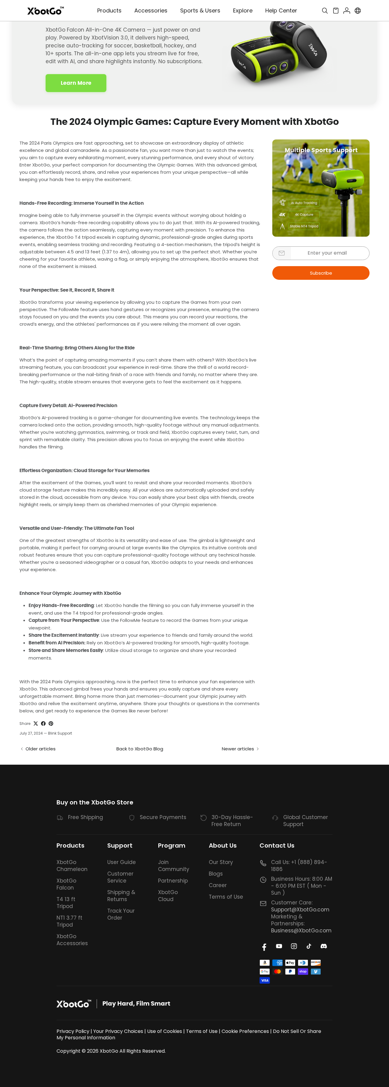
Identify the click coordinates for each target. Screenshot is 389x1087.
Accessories (150, 10)
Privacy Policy (73, 1031)
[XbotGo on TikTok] (309, 946)
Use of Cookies (164, 1031)
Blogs (216, 873)
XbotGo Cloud (168, 896)
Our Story (221, 862)
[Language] (358, 11)
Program (171, 845)
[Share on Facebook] (43, 723)
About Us (223, 845)
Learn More (76, 83)
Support (120, 845)
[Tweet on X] (35, 723)
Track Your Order (121, 914)
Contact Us (277, 845)
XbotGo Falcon (66, 884)
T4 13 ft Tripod (66, 903)
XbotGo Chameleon (72, 866)
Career (218, 885)
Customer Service (120, 877)
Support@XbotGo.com (300, 909)
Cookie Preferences (245, 1031)
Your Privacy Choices (118, 1031)
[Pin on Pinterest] (51, 723)
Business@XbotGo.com (301, 930)
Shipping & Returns (121, 896)
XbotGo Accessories (72, 940)
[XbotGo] (45, 11)
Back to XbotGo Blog (139, 749)
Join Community (173, 866)
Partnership (173, 880)
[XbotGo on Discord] (324, 946)
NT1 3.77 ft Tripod (69, 921)
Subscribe (321, 273)
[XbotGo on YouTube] (279, 946)
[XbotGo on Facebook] (264, 946)
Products (70, 845)
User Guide (121, 862)
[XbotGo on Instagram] (294, 946)
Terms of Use (226, 896)
